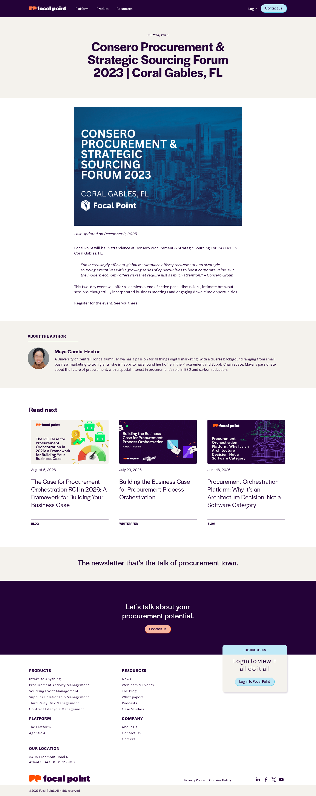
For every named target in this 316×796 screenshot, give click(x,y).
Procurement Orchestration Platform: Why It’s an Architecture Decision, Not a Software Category (244, 493)
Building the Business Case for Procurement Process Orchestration (154, 489)
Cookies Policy (220, 779)
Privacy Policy (194, 779)
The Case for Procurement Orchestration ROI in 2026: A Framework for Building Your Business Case (69, 493)
